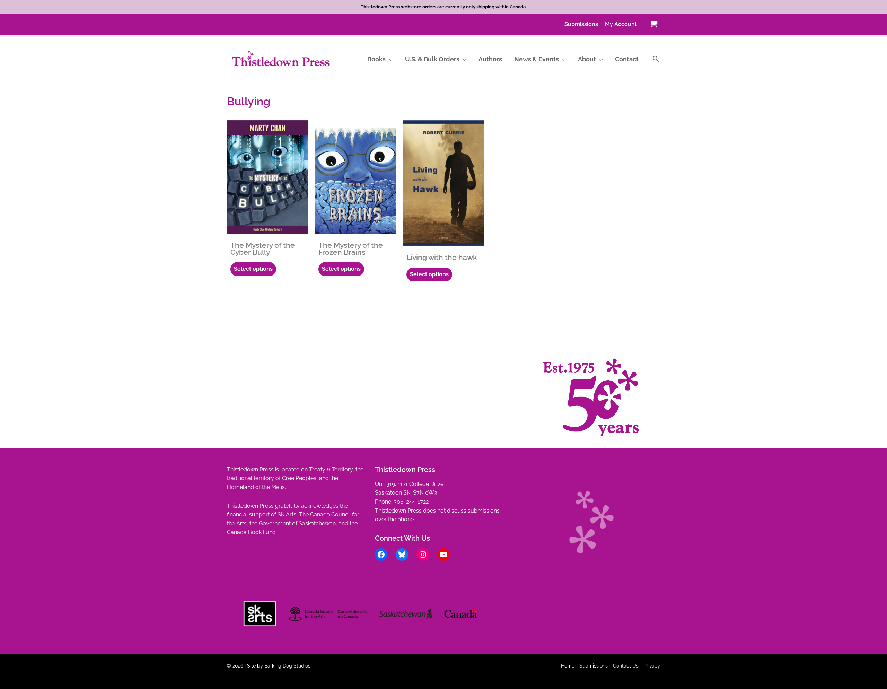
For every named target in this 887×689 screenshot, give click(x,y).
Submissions (593, 666)
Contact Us (626, 666)
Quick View (268, 227)
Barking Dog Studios (287, 666)
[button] (389, 59)
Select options (253, 268)
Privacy (651, 666)
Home (567, 666)
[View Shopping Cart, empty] (653, 24)
